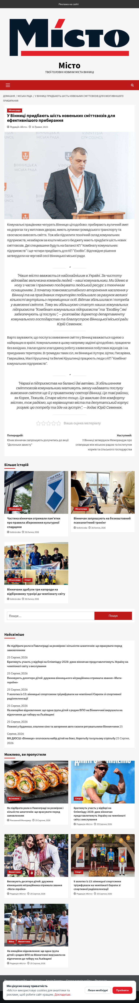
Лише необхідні (98, 990)
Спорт (28, 580)
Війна (11, 941)
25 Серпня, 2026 (42, 820)
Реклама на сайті (69, 4)
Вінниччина (14, 872)
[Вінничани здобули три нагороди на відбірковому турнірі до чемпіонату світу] (36, 563)
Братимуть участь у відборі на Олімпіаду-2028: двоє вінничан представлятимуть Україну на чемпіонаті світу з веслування (67, 664)
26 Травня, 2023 (40, 127)
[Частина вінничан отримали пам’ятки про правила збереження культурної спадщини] (36, 492)
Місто (69, 65)
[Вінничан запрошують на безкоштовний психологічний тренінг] (103, 492)
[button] (8, 84)
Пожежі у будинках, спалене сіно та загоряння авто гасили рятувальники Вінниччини (63, 726)
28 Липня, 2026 (32, 532)
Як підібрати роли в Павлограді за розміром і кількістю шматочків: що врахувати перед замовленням (64, 648)
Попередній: (38, 440)
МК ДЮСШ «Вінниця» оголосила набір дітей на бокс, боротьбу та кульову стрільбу (61, 738)
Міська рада (14, 110)
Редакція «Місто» (19, 127)
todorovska (15, 532)
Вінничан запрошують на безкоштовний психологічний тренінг (102, 520)
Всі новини (14, 798)
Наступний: (104, 442)
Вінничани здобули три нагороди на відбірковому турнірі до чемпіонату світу (36, 591)
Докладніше (62, 994)
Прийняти (122, 990)
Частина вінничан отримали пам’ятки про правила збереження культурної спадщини (33, 522)
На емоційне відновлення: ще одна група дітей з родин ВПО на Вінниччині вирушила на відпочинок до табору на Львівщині (64, 712)
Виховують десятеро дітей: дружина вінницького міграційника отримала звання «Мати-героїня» (64, 680)
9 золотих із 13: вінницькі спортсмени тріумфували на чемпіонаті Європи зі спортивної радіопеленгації (64, 696)
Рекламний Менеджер (20, 820)
